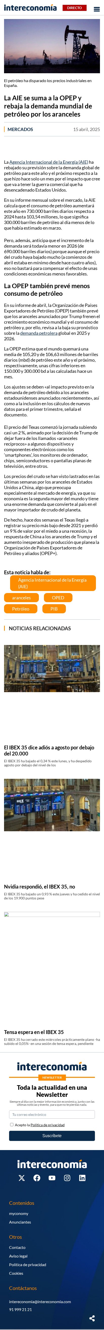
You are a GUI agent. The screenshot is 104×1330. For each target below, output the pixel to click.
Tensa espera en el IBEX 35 (34, 1032)
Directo (74, 8)
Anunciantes (20, 1222)
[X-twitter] (21, 1177)
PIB (54, 609)
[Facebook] (36, 1177)
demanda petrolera (39, 333)
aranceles (21, 597)
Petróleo (20, 609)
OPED (58, 597)
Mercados (20, 129)
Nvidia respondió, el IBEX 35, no (39, 886)
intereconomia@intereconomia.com (40, 1301)
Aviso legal (18, 1255)
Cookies (16, 1273)
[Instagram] (67, 1177)
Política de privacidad (27, 1264)
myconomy (18, 1213)
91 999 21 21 (20, 1309)
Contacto (17, 1247)
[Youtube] (52, 1177)
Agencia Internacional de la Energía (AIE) (48, 162)
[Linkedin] (82, 1177)
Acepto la (40, 1125)
